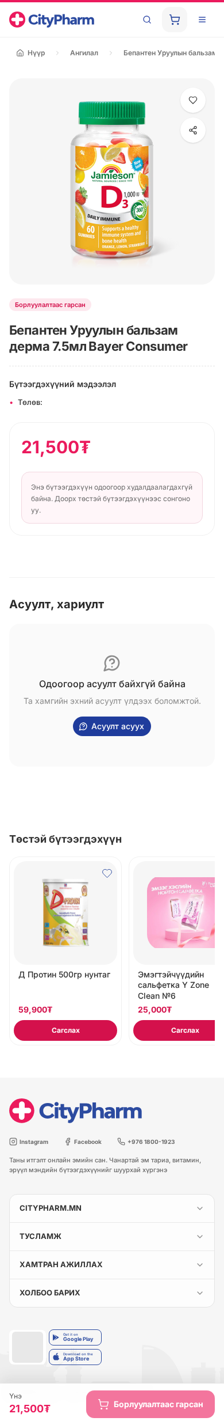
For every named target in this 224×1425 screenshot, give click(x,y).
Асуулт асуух (117, 726)
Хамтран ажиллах (61, 1264)
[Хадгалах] (193, 100)
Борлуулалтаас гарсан (158, 1404)
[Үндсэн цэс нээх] (202, 19)
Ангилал (84, 52)
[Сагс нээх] (174, 19)
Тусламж (40, 1236)
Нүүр (36, 52)
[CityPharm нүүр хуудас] (51, 20)
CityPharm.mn (51, 1207)
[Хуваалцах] (193, 130)
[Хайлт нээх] (147, 19)
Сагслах (66, 1030)
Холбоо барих (50, 1292)
